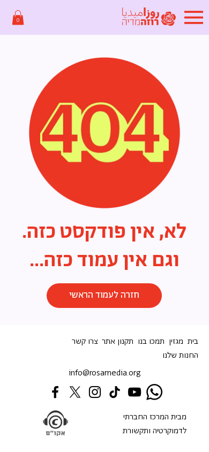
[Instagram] (95, 392)
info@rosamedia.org (105, 373)
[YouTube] (134, 392)
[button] (18, 17)
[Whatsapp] (154, 392)
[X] (75, 392)
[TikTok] (115, 392)
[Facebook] (55, 392)
